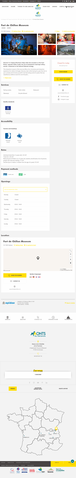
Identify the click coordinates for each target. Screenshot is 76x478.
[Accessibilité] (66, 7)
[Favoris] (69, 7)
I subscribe (38, 374)
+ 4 (66, 50)
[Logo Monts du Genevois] (38, 334)
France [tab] (12, 388)
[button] (71, 7)
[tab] (23, 189)
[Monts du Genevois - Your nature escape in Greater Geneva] (38, 7)
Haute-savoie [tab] (63, 388)
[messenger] (72, 463)
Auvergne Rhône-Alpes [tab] (38, 388)
